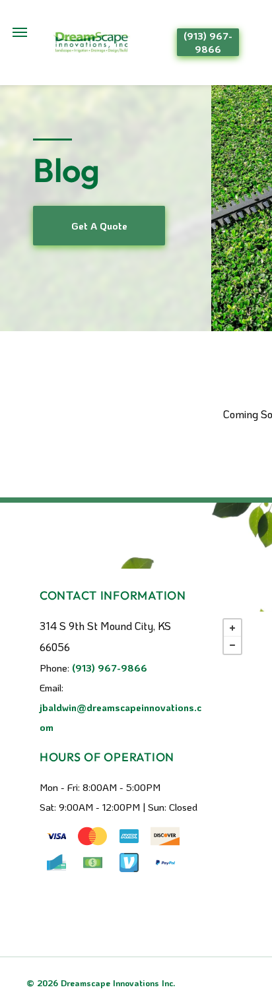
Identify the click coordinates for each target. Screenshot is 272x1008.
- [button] (232, 645)
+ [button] (232, 628)
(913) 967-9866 (109, 667)
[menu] (20, 32)
